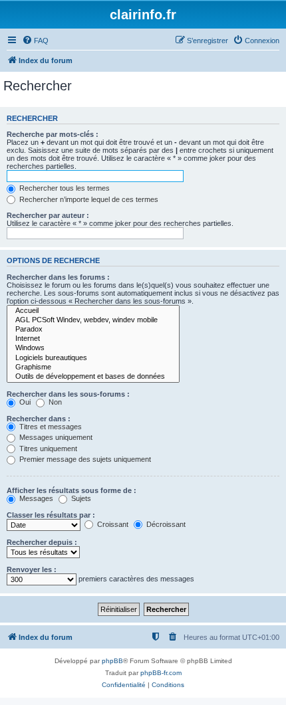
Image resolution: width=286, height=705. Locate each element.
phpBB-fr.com (161, 672)
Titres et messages (49, 427)
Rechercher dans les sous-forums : (68, 394)
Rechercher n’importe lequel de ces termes (87, 199)
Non (54, 402)
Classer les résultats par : (51, 515)
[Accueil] (93, 311)
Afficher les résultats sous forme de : (71, 490)
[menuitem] (35, 41)
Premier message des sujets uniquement (84, 459)
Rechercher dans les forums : (58, 277)
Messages (35, 498)
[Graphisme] (93, 367)
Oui (24, 402)
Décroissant (165, 524)
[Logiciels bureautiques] (93, 358)
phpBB (112, 660)
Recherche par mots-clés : (52, 134)
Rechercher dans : (39, 419)
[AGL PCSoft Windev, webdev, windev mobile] (93, 320)
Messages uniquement (54, 437)
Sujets (80, 498)
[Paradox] (93, 329)
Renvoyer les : (32, 569)
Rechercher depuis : (42, 542)
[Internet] (93, 339)
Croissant (111, 524)
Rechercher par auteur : (48, 215)
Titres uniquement (47, 449)
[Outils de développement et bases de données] (93, 376)
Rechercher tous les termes (63, 188)
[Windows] (93, 348)
